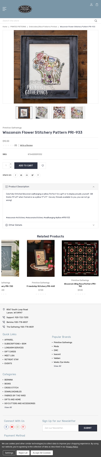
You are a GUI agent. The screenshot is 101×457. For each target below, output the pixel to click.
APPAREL (8, 340)
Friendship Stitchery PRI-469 (41, 286)
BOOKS (7, 384)
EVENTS (8, 363)
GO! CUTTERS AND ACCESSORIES (19, 403)
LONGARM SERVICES (14, 347)
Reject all (23, 452)
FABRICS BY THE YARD (15, 395)
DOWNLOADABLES (13, 391)
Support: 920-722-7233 (17, 317)
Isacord (57, 354)
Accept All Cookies (42, 452)
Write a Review (26, 145)
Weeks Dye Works (61, 362)
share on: (7, 175)
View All (57, 366)
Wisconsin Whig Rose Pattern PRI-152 (80, 285)
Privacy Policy (72, 446)
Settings (9, 452)
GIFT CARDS (10, 351)
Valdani (57, 358)
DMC (56, 350)
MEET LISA (9, 355)
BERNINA (8, 380)
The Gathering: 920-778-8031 (20, 327)
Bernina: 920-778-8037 (17, 322)
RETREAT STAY (11, 359)
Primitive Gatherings (63, 342)
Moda (56, 346)
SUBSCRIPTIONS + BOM (15, 344)
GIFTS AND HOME (12, 399)
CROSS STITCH (11, 387)
